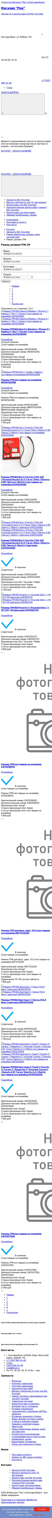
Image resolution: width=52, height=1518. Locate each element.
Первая (15, 286)
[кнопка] (2, 137)
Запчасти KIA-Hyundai (18, 200)
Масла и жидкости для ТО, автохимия (26, 202)
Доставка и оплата (16, 222)
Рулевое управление (22, 1409)
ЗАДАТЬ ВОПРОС (10, 92)
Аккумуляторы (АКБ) (22, 1388)
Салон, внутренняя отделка (26, 1444)
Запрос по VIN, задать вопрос (27, 1457)
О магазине (12, 219)
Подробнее (7, 339)
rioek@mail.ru (13, 1368)
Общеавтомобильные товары (21, 215)
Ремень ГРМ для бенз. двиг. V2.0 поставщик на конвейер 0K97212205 (25, 931)
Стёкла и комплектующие (25, 1421)
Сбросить (6, 281)
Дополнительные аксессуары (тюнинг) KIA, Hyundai (27, 1481)
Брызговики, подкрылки (24, 1441)
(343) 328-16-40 (14, 1365)
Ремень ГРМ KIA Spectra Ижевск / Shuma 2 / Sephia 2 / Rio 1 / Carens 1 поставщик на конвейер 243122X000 (25, 332)
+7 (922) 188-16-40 (16, 1360)
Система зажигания (22, 1386)
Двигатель (17, 1426)
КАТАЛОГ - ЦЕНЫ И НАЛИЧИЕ (16, 174)
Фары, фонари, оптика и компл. (28, 1419)
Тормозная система (22, 1401)
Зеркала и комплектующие (25, 1424)
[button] (22, 185)
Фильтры (16, 1381)
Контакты (11, 224)
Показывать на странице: (14, 308)
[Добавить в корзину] (2, 370)
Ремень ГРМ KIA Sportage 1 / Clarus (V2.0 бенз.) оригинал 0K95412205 (23, 1001)
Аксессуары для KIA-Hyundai (21, 205)
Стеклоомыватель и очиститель (28, 1436)
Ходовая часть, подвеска (25, 1406)
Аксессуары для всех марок (20, 212)
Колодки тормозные (22, 1383)
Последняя (17, 304)
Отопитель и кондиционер (25, 1434)
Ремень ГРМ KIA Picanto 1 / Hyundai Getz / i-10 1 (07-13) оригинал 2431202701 (25, 608)
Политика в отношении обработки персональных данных (19, 1501)
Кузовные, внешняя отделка (26, 1416)
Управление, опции (21, 1439)
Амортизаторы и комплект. (26, 1404)
